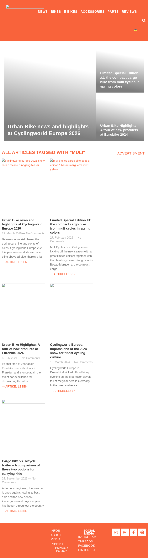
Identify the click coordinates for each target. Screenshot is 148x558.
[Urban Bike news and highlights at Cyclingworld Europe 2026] (50, 92)
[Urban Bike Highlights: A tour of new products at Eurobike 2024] (120, 117)
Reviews (129, 11)
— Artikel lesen (14, 262)
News (43, 11)
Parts (113, 11)
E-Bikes (70, 11)
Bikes (56, 11)
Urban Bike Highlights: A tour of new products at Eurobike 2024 (21, 349)
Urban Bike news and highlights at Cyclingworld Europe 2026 (22, 224)
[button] (89, 532)
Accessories (93, 11)
